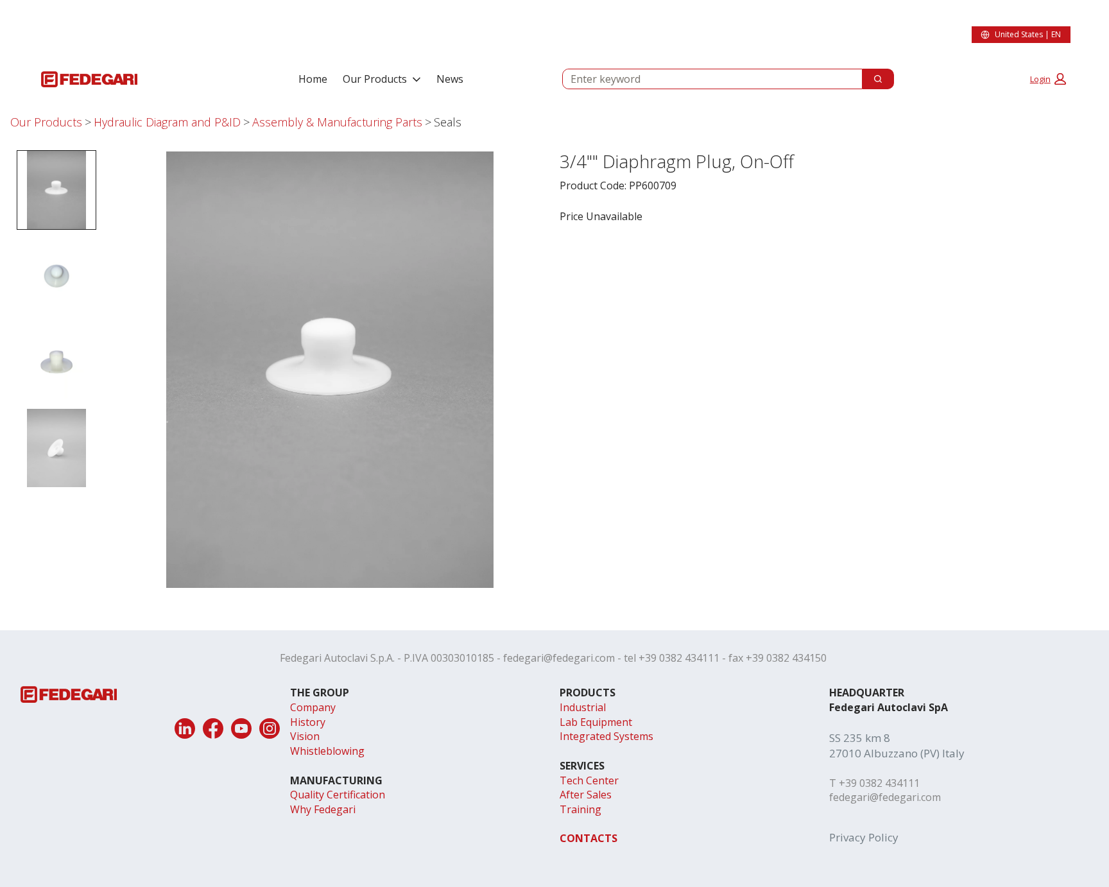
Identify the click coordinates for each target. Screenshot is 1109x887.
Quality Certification (337, 795)
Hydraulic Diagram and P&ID (167, 122)
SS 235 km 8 (859, 737)
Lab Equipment (596, 722)
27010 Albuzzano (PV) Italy (897, 753)
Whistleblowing (327, 751)
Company (313, 707)
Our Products (375, 79)
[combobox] (707, 79)
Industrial (583, 707)
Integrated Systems (606, 736)
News (449, 79)
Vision (305, 736)
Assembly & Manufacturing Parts (337, 122)
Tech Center (589, 780)
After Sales (586, 795)
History (307, 722)
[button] (1048, 79)
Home (312, 79)
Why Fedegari (323, 809)
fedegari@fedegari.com (559, 658)
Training (580, 809)
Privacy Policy (863, 837)
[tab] (56, 190)
